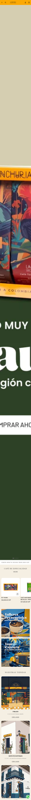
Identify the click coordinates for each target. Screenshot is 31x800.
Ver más (15, 571)
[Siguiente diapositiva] (28, 280)
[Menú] (2, 2)
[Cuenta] (25, 2)
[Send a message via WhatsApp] (28, 797)
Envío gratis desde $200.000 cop (15, 562)
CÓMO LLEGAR (15, 717)
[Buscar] (5, 2)
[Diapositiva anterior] (3, 280)
